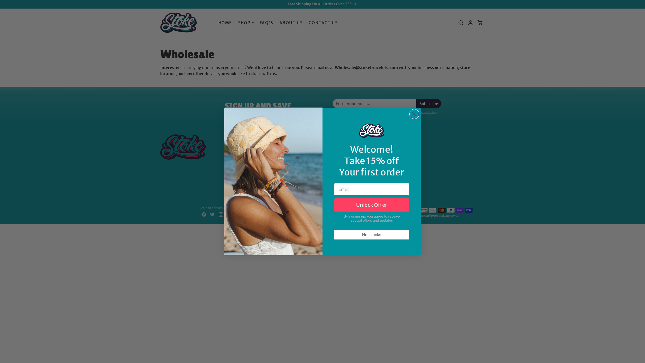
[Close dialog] (414, 114)
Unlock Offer (371, 205)
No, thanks (371, 234)
